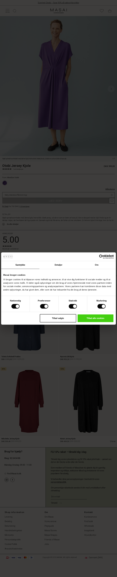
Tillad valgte (58, 318)
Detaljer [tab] (58, 265)
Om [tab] (96, 265)
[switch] (44, 306)
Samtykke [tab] (20, 265)
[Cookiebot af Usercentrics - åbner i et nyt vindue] (101, 257)
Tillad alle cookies (95, 318)
